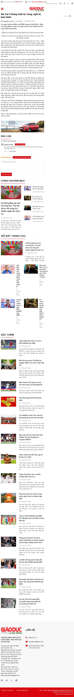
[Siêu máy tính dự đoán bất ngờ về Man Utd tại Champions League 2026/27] (8, 439)
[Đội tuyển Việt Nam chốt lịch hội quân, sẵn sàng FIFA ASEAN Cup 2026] (8, 583)
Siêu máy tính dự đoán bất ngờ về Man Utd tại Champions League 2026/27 (31, 437)
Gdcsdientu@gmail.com (39, 2)
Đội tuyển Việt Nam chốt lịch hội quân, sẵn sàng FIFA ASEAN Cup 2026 (31, 581)
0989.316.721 (19, 2)
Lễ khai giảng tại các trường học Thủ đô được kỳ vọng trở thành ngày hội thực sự (10, 208)
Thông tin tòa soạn (51, 3)
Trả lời (5, 151)
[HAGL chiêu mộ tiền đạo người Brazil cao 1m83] (8, 459)
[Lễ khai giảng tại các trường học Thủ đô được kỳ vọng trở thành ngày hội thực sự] (11, 192)
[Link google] (68, 4)
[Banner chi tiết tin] (22, 126)
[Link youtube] (72, 4)
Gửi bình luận (6, 174)
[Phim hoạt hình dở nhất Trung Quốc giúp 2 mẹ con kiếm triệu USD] (8, 498)
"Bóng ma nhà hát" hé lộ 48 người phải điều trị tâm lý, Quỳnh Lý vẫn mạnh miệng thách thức (31, 540)
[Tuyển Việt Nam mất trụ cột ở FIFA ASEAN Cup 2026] (8, 345)
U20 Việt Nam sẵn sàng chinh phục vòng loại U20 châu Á (18, 275)
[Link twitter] (64, 4)
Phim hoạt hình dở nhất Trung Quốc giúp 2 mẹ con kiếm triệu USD (30, 496)
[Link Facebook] (60, 4)
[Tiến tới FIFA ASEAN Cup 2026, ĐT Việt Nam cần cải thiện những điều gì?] (8, 520)
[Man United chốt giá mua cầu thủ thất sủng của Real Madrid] (8, 386)
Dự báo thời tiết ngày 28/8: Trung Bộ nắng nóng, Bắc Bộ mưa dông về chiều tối (30, 601)
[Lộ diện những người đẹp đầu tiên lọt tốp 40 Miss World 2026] (8, 564)
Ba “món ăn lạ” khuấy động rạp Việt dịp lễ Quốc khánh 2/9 (41, 309)
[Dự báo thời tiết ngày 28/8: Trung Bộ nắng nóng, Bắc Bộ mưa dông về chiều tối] (8, 603)
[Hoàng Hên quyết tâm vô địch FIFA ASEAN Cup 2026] (27, 188)
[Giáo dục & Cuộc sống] (37, 9)
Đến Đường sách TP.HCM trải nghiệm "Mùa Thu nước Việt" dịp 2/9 (31, 363)
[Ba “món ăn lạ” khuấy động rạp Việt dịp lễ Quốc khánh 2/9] (27, 198)
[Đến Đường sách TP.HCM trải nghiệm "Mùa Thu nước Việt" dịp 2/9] (8, 364)
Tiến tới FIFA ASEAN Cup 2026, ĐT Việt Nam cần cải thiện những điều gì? (31, 518)
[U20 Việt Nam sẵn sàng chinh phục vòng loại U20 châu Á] (27, 217)
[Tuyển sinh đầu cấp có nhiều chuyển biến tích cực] (8, 478)
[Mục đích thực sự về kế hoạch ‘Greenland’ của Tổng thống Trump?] (27, 208)
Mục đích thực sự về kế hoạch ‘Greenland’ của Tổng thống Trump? (43, 271)
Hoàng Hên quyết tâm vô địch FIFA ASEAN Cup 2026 (38, 189)
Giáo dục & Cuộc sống (55, 690)
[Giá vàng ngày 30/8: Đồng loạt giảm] (8, 402)
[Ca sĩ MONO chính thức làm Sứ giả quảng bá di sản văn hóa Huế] (8, 419)
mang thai (37, 102)
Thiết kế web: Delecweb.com (64, 694)
